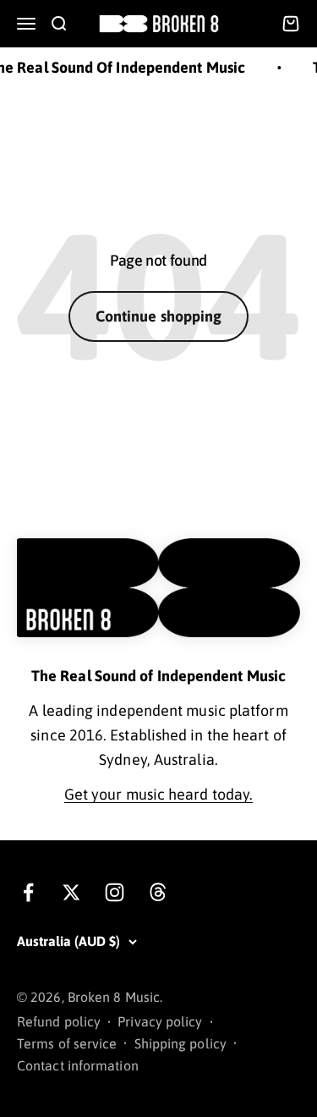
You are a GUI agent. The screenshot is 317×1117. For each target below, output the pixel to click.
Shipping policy (180, 1043)
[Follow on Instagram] (114, 892)
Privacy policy (160, 1021)
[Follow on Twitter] (71, 892)
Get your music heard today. (158, 794)
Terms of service (67, 1043)
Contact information (78, 1065)
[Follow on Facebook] (28, 892)
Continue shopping (159, 316)
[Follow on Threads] (157, 892)
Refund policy (59, 1021)
